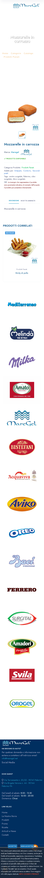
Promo (5, 823)
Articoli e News (9, 831)
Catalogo (28, 53)
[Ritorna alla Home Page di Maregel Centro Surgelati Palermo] (26, 5)
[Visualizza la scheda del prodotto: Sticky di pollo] (22, 248)
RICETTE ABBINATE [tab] (28, 201)
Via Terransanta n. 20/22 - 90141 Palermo (23, 780)
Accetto (12, 846)
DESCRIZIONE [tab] (14, 201)
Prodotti (5, 820)
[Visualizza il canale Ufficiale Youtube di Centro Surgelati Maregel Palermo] (10, 765)
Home (5, 53)
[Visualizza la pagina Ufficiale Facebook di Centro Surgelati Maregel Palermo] (2, 765)
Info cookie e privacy (29, 874)
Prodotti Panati (12, 57)
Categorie (16, 53)
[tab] (22, 135)
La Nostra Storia (9, 816)
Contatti (5, 835)
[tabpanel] (22, 113)
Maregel (15, 152)
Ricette (5, 827)
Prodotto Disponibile (16, 158)
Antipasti (17, 170)
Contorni (27, 170)
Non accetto (27, 846)
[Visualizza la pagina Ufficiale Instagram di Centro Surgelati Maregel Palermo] (6, 765)
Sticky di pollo (21, 273)
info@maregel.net (10, 758)
